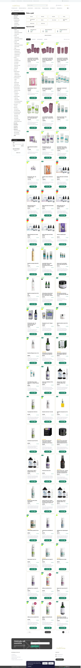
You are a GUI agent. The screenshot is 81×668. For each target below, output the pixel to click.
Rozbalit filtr (18, 152)
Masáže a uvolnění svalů (17, 76)
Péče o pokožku (16, 118)
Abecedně (45, 39)
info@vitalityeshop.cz (60, 654)
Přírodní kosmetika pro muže (17, 121)
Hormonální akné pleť (17, 49)
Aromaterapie (16, 126)
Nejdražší (28, 39)
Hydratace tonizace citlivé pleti (18, 38)
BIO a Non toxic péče (17, 88)
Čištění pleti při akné (17, 51)
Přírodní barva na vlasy (17, 90)
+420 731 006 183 (59, 656)
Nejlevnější (33, 39)
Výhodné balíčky (16, 15)
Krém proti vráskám (16, 24)
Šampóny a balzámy (17, 96)
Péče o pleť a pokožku (17, 110)
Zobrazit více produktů (48, 35)
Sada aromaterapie (16, 132)
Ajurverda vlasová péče (17, 102)
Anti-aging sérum (16, 21)
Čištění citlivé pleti (16, 37)
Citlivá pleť (15, 35)
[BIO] (33, 254)
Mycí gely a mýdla (16, 82)
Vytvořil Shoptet (61, 666)
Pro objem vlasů (16, 93)
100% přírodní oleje (16, 74)
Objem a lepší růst (16, 99)
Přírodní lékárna (16, 124)
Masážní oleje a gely (16, 71)
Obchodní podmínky (14, 655)
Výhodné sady (16, 129)
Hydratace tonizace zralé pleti (18, 32)
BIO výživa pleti (16, 62)
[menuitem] (14, 8)
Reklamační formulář (14, 658)
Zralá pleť (15, 29)
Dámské (15, 79)
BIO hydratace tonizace (17, 60)
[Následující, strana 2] (66, 632)
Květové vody (16, 68)
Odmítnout (45, 663)
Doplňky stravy (16, 127)
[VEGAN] (33, 79)
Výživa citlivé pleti (16, 40)
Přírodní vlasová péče (17, 87)
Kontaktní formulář (59, 659)
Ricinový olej (15, 107)
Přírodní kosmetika (16, 18)
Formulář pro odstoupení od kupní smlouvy (17, 659)
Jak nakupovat (13, 654)
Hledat (47, 5)
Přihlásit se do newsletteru (35, 646)
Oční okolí (15, 26)
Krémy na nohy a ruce (17, 85)
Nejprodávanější (39, 39)
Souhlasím (51, 663)
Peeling (15, 48)
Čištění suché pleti (16, 43)
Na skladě (16, 150)
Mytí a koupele (16, 115)
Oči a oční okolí (16, 63)
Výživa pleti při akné (17, 54)
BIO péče (15, 57)
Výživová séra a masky (17, 65)
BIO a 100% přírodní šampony (18, 101)
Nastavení (29, 666)
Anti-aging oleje (16, 23)
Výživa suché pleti (16, 46)
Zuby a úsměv (16, 104)
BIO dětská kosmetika (17, 113)
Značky (15, 135)
